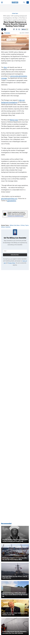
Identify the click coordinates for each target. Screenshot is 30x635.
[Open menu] (2, 2)
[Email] (19, 29)
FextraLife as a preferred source (15, 216)
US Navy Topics (15, 13)
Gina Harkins (7, 32)
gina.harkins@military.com (9, 198)
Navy (5, 67)
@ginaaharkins (11, 200)
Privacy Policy (11, 263)
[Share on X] (16, 29)
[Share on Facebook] (14, 29)
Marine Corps (14, 120)
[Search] (24, 2)
